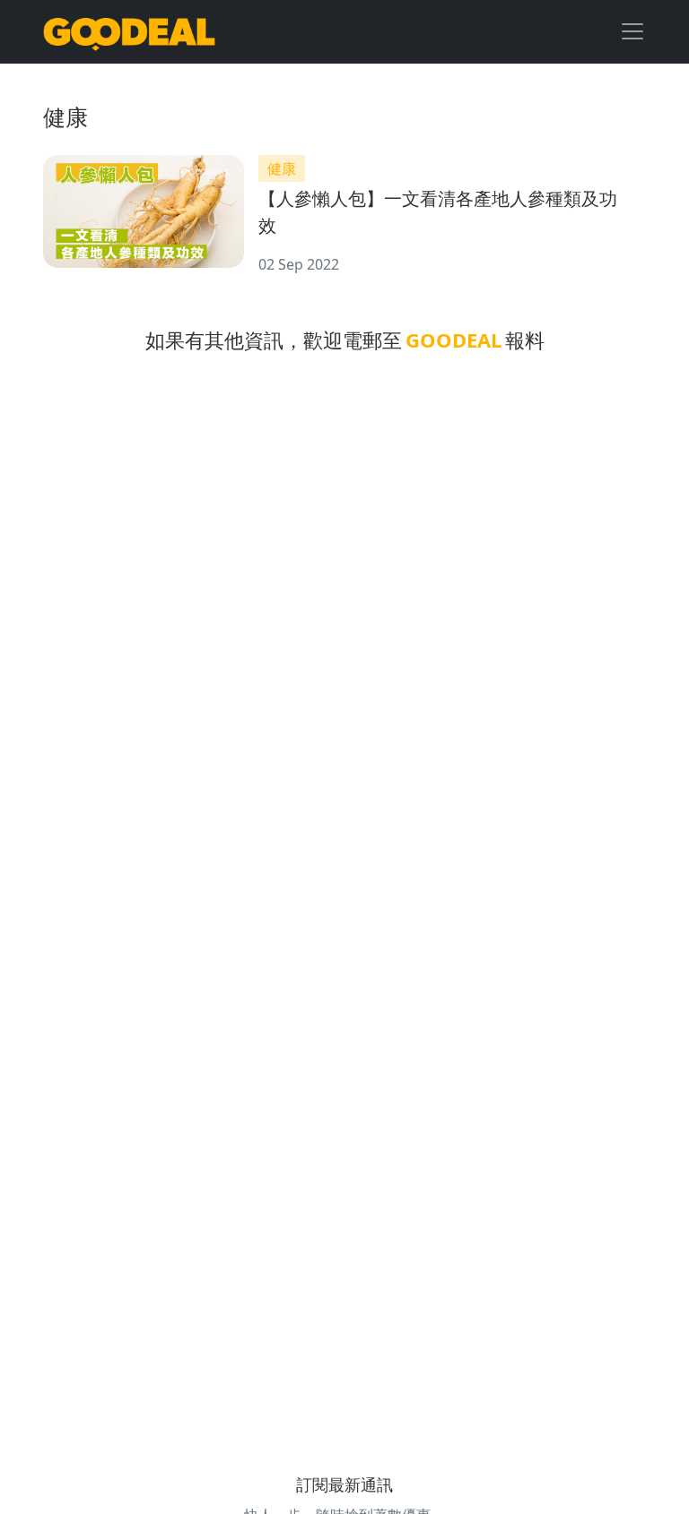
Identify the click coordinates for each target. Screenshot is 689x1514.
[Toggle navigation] (632, 31)
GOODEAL (453, 339)
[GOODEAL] (129, 31)
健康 (281, 168)
